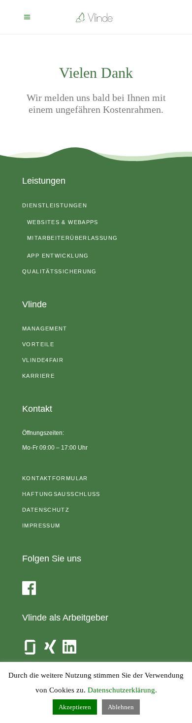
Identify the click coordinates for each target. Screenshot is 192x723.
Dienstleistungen (54, 205)
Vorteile (38, 344)
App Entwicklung (58, 256)
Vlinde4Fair (43, 360)
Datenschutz (45, 510)
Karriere (38, 376)
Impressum (41, 525)
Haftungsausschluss (61, 494)
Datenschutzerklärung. (122, 690)
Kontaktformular (55, 478)
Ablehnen (121, 707)
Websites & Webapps (62, 222)
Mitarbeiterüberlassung (72, 238)
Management (44, 328)
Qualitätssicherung (59, 271)
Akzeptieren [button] (75, 707)
